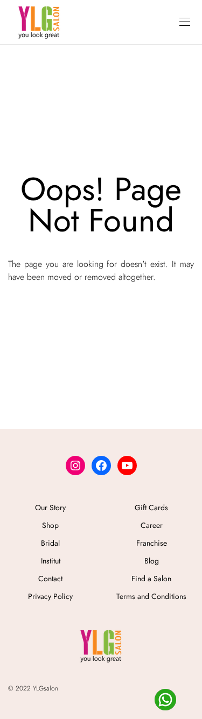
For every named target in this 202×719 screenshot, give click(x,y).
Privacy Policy (50, 596)
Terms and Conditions (151, 596)
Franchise (151, 543)
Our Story (50, 507)
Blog (151, 560)
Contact (50, 578)
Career (152, 525)
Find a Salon (151, 578)
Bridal (50, 543)
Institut (50, 560)
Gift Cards (151, 507)
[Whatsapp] (165, 699)
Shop (50, 525)
